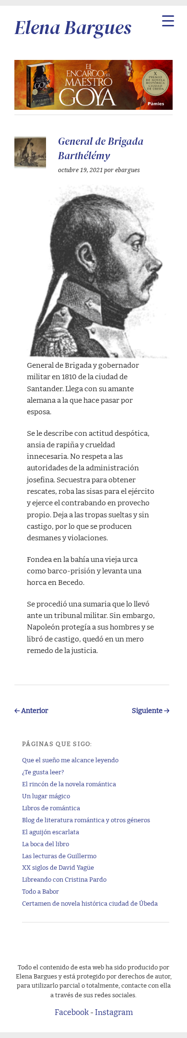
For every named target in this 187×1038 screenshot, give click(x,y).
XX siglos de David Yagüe (58, 867)
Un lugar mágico (46, 796)
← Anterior (31, 709)
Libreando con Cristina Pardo (64, 879)
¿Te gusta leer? (43, 772)
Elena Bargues (72, 27)
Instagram (114, 1011)
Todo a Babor (40, 891)
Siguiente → (150, 709)
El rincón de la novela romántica (69, 784)
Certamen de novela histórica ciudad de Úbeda (90, 903)
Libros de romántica (51, 808)
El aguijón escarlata (50, 832)
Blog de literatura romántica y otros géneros (86, 820)
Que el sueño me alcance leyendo (70, 760)
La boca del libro (45, 844)
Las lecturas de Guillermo (59, 856)
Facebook (72, 1011)
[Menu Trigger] (168, 20)
